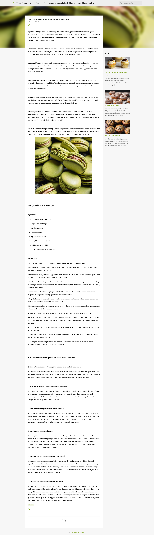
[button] (29, 25)
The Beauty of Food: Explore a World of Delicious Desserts (55, 3)
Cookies (31, 504)
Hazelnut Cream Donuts (112, 105)
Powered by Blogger (78, 532)
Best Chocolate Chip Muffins (113, 135)
